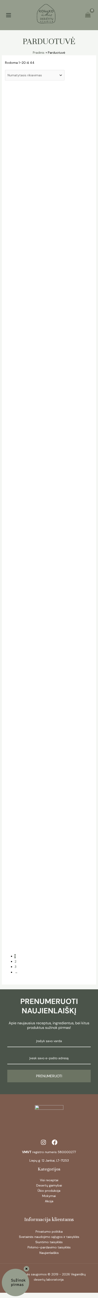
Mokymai (49, 1196)
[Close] (26, 1268)
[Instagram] (43, 1142)
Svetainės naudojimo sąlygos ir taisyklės (49, 1237)
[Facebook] (54, 1142)
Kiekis (24, 149)
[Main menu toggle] (8, 15)
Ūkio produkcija (49, 1191)
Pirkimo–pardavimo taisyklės (49, 1247)
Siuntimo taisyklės (49, 1242)
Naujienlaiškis (49, 1253)
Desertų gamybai (49, 1185)
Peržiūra (54, 122)
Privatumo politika (49, 1231)
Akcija (49, 1201)
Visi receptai (49, 1180)
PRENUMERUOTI (49, 1076)
